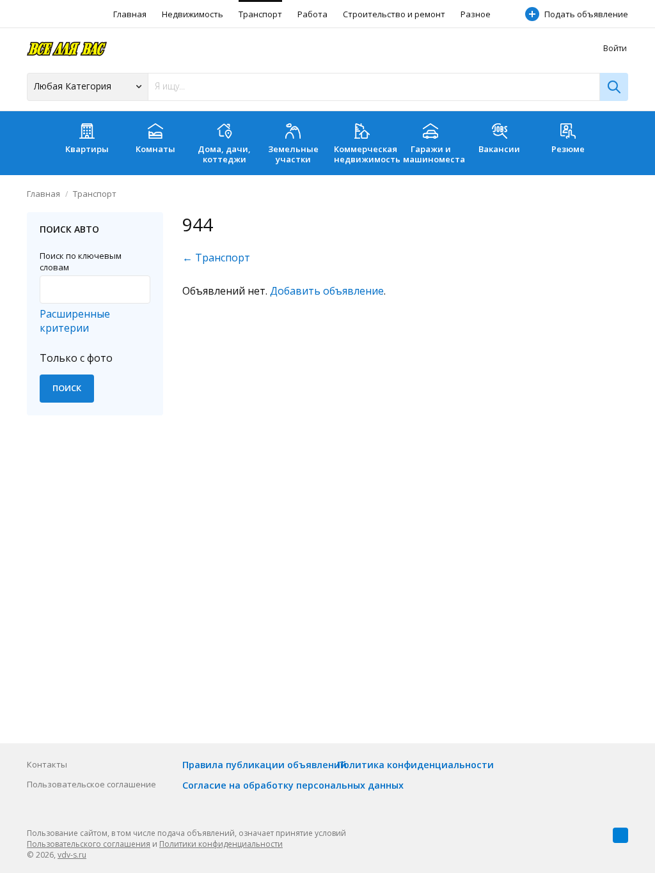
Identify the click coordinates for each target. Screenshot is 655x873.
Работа (312, 14)
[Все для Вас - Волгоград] (67, 48)
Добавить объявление (327, 291)
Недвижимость (192, 14)
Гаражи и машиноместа (434, 154)
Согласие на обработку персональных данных (293, 785)
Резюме (568, 149)
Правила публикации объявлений (264, 765)
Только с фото (76, 358)
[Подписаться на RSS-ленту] (620, 835)
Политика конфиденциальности (415, 765)
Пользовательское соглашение (91, 784)
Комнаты (155, 149)
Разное (476, 14)
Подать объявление (586, 14)
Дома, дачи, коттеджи (224, 154)
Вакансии (499, 149)
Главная (129, 14)
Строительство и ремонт (394, 14)
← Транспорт (216, 258)
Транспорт (260, 14)
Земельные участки (293, 154)
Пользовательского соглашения (88, 843)
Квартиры (87, 149)
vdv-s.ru (72, 854)
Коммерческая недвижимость (365, 154)
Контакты (47, 764)
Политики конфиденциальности (221, 843)
